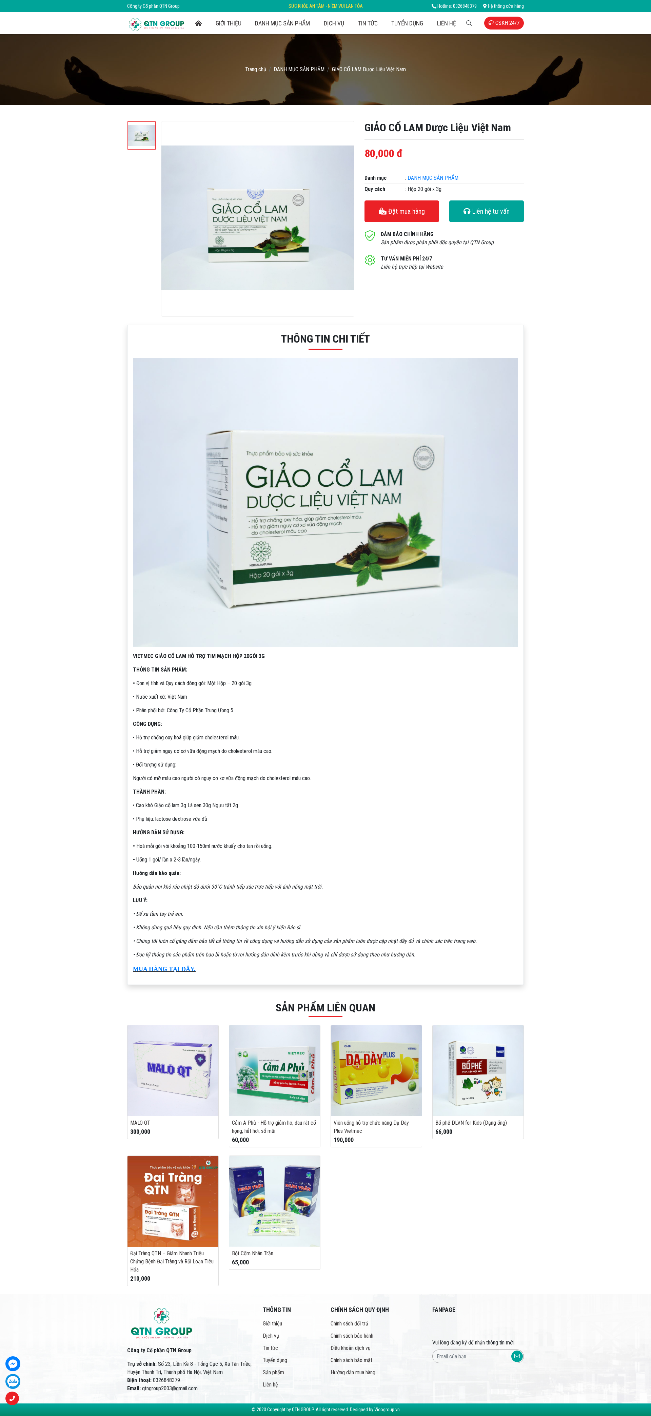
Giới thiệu (228, 23)
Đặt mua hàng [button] (406, 211)
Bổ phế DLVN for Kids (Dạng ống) (471, 1123)
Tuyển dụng (407, 23)
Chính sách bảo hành (352, 1336)
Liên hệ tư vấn (490, 211)
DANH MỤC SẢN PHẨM (282, 23)
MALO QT (140, 1123)
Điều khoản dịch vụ (351, 1348)
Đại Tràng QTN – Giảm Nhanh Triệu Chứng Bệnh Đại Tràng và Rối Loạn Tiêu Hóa (172, 1261)
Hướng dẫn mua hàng (353, 1372)
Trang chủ (255, 69)
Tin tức (368, 23)
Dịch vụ (334, 23)
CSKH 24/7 (506, 23)
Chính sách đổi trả (349, 1323)
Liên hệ (446, 23)
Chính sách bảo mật (351, 1360)
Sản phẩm (273, 1372)
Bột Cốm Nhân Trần (252, 1253)
